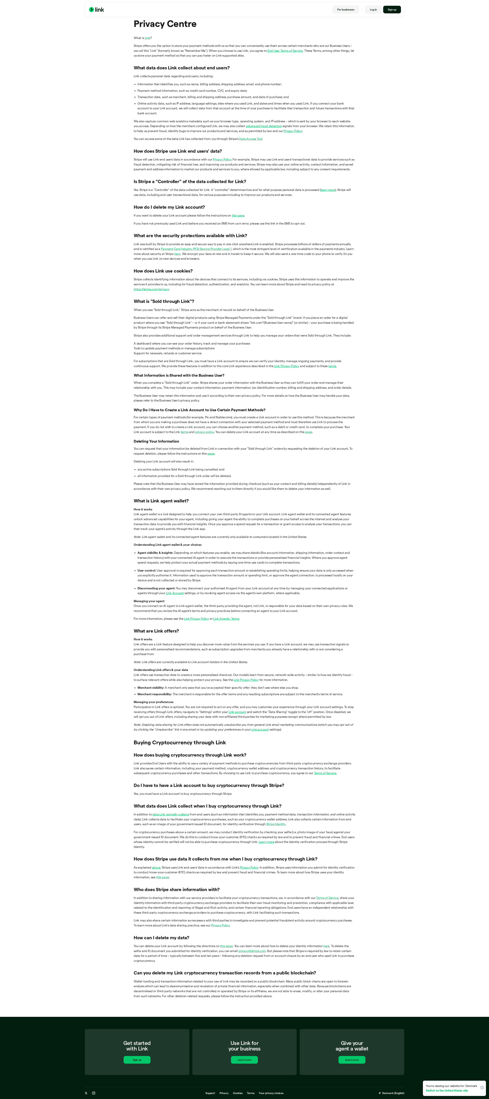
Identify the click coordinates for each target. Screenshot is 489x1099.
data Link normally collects (170, 814)
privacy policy (204, 432)
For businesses (345, 9)
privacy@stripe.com (252, 951)
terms (332, 366)
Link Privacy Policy (286, 366)
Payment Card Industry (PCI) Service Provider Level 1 (196, 249)
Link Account (175, 593)
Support (210, 1093)
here (177, 253)
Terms (250, 1093)
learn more (328, 189)
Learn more (266, 842)
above (156, 867)
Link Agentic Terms (226, 618)
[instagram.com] (93, 1093)
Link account (237, 712)
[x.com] (86, 1093)
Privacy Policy (293, 131)
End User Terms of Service (285, 50)
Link (147, 38)
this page (238, 215)
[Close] (481, 1088)
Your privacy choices (271, 1093)
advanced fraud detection (264, 126)
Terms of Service (325, 773)
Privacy (224, 1093)
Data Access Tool (250, 138)
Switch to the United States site (447, 1090)
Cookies (238, 1093)
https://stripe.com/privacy (151, 289)
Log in (373, 9)
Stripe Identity (275, 824)
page (308, 432)
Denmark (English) (393, 1093)
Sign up (392, 9)
